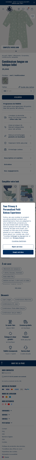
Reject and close (17, 247)
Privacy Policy (18, 238)
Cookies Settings (19, 241)
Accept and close (18, 252)
